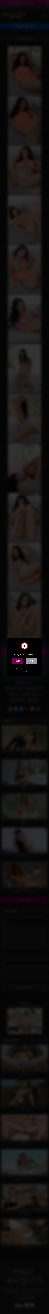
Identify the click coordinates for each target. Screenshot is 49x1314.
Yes (18, 661)
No (31, 661)
